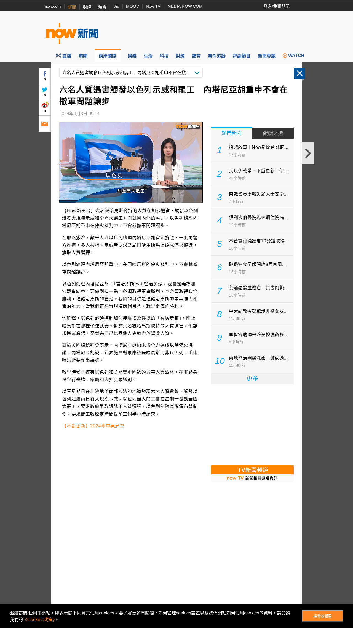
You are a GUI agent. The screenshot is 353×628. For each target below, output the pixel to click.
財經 (87, 7)
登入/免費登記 (277, 6)
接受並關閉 (322, 616)
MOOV (132, 6)
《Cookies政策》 (39, 619)
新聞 (72, 7)
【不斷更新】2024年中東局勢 (93, 426)
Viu (116, 6)
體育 (102, 7)
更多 (252, 378)
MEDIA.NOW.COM (185, 6)
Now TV (153, 6)
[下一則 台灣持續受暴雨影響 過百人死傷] (308, 153)
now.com (53, 6)
